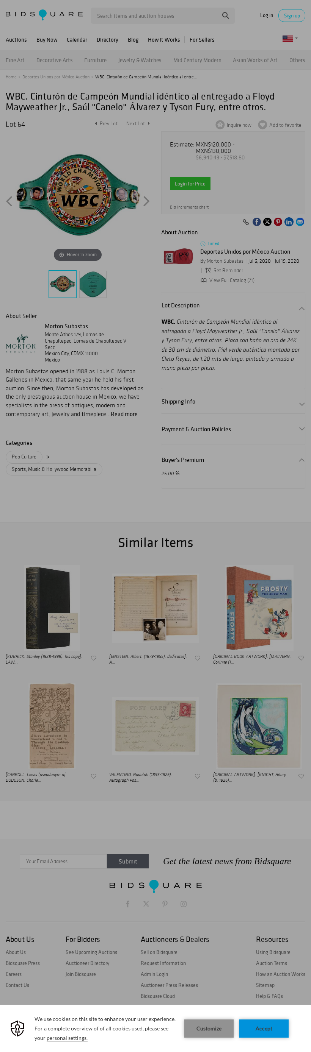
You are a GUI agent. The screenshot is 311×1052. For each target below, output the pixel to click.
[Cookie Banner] (155, 1028)
